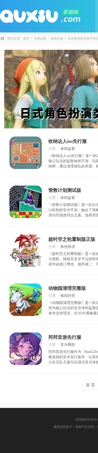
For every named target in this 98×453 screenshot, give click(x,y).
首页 (26, 38)
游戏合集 (57, 38)
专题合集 (40, 38)
